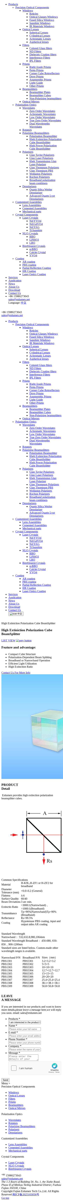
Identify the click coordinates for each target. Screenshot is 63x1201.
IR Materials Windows (41, 26)
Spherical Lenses (38, 32)
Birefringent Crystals (33, 246)
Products (13, 4)
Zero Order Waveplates (42, 111)
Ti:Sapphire (35, 230)
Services (13, 277)
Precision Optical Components (32, 7)
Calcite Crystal (37, 252)
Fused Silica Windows (41, 19)
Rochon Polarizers (39, 176)
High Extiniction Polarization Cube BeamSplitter (45, 141)
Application (14, 280)
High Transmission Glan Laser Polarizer (42, 163)
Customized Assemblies (28, 202)
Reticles (33, 13)
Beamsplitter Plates (39, 92)
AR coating (28, 261)
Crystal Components (26, 214)
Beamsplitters (29, 89)
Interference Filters (39, 57)
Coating (19, 258)
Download (14, 289)
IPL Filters (35, 60)
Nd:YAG (34, 227)
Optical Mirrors (30, 101)
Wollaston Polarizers (40, 173)
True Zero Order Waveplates (45, 120)
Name (12, 1025)
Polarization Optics (25, 104)
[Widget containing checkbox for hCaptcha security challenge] (34, 1068)
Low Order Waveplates (42, 117)
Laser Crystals (30, 217)
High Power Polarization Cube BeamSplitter (43, 147)
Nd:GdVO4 (36, 224)
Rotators (27, 129)
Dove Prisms (36, 76)
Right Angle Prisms (40, 67)
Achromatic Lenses (40, 38)
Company (14, 1046)
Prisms (26, 63)
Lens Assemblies (31, 205)
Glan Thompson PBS (41, 170)
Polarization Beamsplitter (43, 136)
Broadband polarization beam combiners (42, 182)
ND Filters (35, 51)
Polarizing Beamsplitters (35, 133)
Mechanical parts (31, 211)
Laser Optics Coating (34, 274)
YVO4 (33, 255)
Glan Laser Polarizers (41, 158)
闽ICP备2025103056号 (25, 1194)
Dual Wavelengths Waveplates (39, 125)
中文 (23, 302)
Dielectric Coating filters (42, 54)
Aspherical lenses (39, 41)
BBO (32, 236)
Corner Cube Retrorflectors (44, 73)
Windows (27, 10)
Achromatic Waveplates (42, 114)
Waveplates (28, 107)
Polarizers (27, 151)
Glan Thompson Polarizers (44, 167)
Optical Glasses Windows (43, 16)
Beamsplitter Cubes (40, 95)
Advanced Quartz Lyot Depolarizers (42, 197)
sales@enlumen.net (12, 1178)
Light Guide (36, 82)
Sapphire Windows (39, 23)
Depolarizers (29, 186)
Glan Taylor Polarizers (41, 154)
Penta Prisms (36, 70)
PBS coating (29, 264)
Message (14, 1052)
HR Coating (29, 271)
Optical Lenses (30, 29)
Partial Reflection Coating (36, 268)
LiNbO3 (34, 239)
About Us (13, 286)
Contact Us (14, 293)
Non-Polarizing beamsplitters (45, 98)
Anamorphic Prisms (40, 79)
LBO (32, 242)
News (11, 283)
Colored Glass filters (40, 48)
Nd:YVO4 (35, 220)
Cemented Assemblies (34, 208)
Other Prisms (36, 85)
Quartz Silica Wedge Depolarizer (40, 191)
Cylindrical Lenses (39, 35)
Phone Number (17, 1039)
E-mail (13, 1032)
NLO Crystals (30, 233)
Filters (25, 45)
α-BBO (33, 249)
